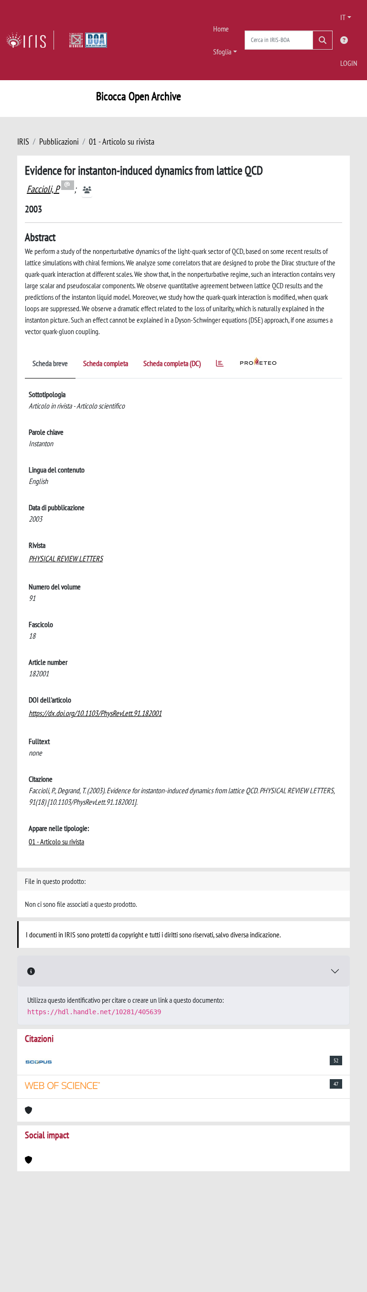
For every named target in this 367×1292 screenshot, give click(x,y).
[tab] (219, 365)
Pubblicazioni (59, 141)
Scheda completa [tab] (105, 363)
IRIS (23, 141)
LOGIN (348, 63)
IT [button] (342, 17)
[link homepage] (30, 40)
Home (221, 28)
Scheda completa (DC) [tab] (172, 363)
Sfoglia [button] (222, 51)
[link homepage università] (88, 40)
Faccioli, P (43, 189)
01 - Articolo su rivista (121, 141)
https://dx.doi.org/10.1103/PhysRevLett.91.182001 (95, 713)
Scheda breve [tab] (50, 363)
